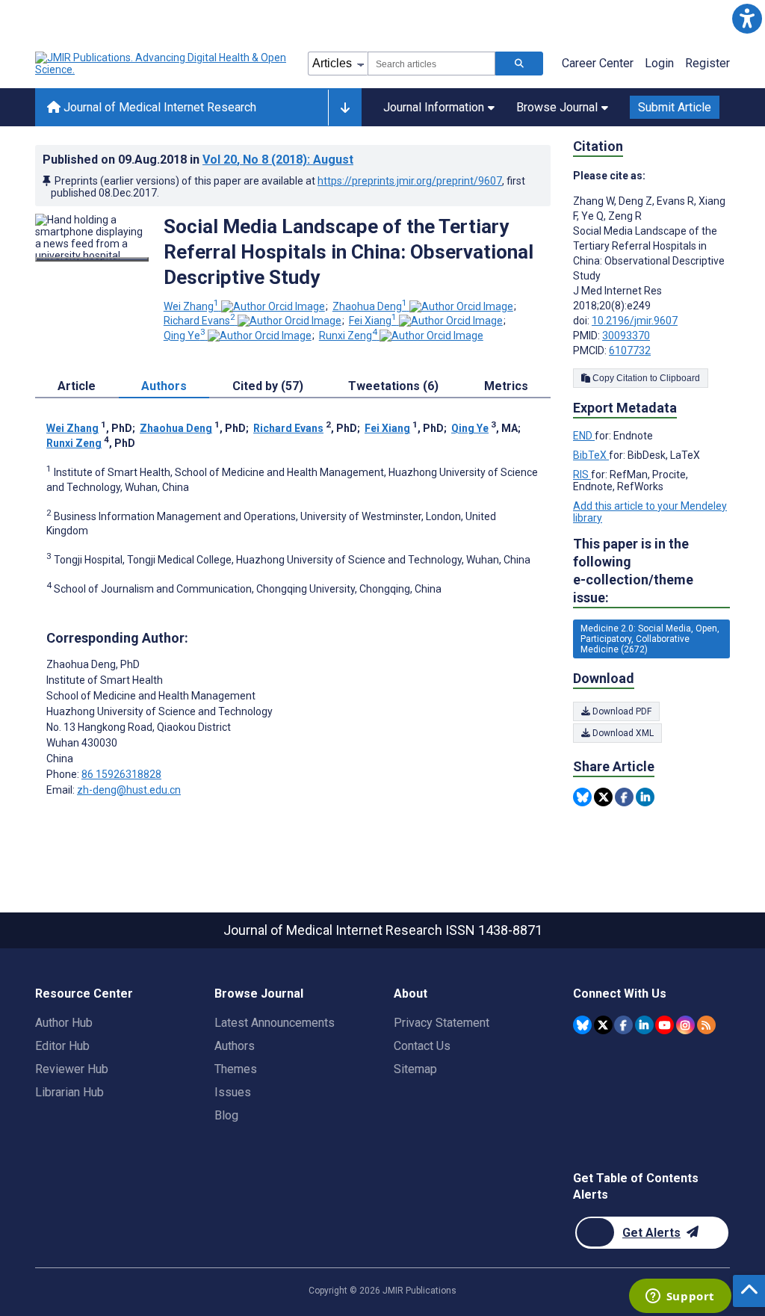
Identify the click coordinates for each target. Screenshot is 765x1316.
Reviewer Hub (71, 1069)
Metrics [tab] (506, 386)
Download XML (622, 733)
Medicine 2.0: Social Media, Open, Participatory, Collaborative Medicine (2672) (649, 639)
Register (707, 63)
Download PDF (620, 711)
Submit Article (674, 107)
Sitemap (415, 1069)
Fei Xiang (373, 321)
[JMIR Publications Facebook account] (623, 1025)
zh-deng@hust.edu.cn (129, 790)
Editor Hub (62, 1046)
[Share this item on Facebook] (624, 797)
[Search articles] (519, 63)
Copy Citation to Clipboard (645, 378)
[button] (747, 18)
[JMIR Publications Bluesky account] (582, 1025)
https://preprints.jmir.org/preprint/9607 (410, 181)
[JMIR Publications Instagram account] (685, 1025)
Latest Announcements (274, 1023)
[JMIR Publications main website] (162, 63)
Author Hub (64, 1023)
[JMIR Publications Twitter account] (603, 1025)
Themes (235, 1069)
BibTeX (591, 455)
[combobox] (431, 63)
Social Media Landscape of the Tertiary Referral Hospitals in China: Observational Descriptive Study (348, 251)
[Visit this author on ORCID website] (273, 306)
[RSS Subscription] (706, 1025)
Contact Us (422, 1046)
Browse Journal (557, 107)
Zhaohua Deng (369, 306)
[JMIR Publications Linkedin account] (644, 1025)
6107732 (630, 350)
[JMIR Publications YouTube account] (664, 1025)
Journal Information (433, 107)
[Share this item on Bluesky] (582, 797)
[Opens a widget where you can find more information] (679, 1297)
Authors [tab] (164, 386)
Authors (234, 1046)
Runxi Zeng (348, 336)
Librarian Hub (69, 1092)
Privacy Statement (441, 1023)
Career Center (598, 63)
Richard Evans (199, 321)
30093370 (626, 336)
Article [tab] (77, 386)
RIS (582, 475)
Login (659, 63)
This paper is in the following (633, 570)
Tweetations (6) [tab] (393, 386)
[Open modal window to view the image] (92, 259)
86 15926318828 (121, 774)
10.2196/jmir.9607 (635, 321)
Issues (232, 1092)
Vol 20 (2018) (277, 159)
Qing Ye (184, 336)
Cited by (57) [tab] (267, 386)
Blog (226, 1115)
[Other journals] (345, 108)
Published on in (198, 159)
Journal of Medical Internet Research (158, 107)
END (584, 436)
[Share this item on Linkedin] (645, 797)
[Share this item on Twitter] (603, 797)
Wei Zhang (191, 306)
